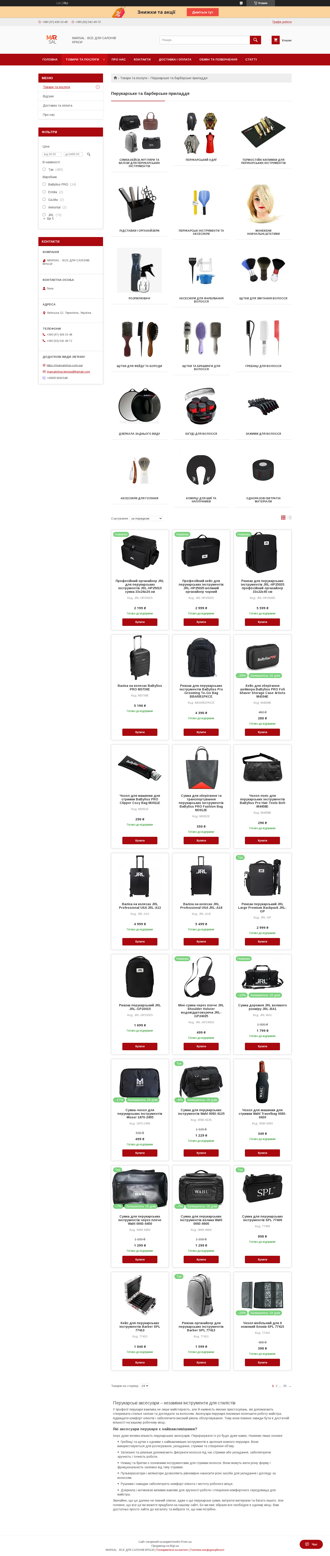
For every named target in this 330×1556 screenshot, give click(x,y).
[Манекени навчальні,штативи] (263, 202)
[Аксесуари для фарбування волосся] (201, 270)
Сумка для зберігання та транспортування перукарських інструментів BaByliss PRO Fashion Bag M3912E (201, 803)
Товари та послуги (82, 59)
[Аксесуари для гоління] (139, 470)
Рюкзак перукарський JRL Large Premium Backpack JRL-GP (262, 907)
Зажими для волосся (263, 433)
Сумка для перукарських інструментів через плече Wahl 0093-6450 (139, 1220)
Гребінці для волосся (263, 366)
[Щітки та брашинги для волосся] (201, 338)
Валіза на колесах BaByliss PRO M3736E (140, 687)
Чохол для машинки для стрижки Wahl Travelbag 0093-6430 (262, 1113)
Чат (314, 1544)
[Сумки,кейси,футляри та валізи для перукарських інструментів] (139, 131)
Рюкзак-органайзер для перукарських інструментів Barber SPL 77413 (201, 1326)
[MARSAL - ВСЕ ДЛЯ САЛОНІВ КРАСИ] (52, 48)
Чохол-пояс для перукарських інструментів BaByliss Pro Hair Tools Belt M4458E (262, 801)
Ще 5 (50, 218)
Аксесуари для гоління (139, 498)
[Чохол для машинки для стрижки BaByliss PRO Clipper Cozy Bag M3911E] (140, 767)
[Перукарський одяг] (201, 131)
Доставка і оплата (175, 59)
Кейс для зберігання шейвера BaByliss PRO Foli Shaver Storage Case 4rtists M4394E (262, 691)
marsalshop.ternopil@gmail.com (68, 371)
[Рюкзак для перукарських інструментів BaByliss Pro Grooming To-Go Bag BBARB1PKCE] (201, 657)
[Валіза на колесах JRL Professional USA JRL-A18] (201, 875)
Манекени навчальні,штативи (263, 232)
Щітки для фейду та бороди (139, 366)
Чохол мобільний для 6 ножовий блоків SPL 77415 (262, 1324)
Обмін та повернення (218, 59)
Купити (140, 622)
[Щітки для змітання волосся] (263, 270)
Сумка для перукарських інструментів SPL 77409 (262, 1218)
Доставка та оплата (57, 105)
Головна (49, 59)
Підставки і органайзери (139, 230)
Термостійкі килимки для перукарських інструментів (263, 161)
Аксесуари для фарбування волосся (201, 300)
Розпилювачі (139, 298)
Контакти (142, 59)
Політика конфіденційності (207, 1550)
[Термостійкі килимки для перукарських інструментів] (263, 131)
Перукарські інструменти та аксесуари (201, 232)
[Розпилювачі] (139, 270)
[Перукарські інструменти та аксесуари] (201, 202)
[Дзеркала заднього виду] (139, 405)
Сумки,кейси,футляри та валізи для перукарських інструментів (139, 163)
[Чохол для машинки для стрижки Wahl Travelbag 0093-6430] (262, 1081)
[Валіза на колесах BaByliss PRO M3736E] (140, 657)
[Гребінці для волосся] (263, 338)
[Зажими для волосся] (263, 405)
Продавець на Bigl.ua (165, 1545)
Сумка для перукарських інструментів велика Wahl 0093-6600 (201, 1220)
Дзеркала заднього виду (139, 433)
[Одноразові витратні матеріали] (263, 470)
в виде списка (290, 518)
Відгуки (48, 96)
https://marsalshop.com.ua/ (65, 365)
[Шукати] (255, 40)
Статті (251, 59)
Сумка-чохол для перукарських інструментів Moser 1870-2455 (139, 1113)
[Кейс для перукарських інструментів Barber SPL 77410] (140, 1294)
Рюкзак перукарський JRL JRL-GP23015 (140, 1007)
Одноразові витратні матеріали (263, 500)
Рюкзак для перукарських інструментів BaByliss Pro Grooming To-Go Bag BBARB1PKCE (201, 691)
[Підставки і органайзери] (139, 202)
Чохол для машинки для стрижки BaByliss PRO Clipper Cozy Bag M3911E (140, 799)
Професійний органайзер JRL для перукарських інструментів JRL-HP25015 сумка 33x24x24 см (140, 586)
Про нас (119, 59)
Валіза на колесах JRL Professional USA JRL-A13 (140, 905)
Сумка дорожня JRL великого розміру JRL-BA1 (262, 1007)
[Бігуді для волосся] (201, 405)
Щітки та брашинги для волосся (201, 368)
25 (284, 1386)
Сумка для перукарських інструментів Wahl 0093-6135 (201, 1111)
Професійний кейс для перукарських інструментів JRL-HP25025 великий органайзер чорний (201, 586)
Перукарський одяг (201, 159)
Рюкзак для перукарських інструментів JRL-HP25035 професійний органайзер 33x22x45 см (262, 586)
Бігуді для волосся (201, 433)
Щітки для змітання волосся (263, 298)
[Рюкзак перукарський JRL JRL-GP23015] (140, 976)
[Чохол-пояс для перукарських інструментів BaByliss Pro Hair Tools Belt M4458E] (262, 767)
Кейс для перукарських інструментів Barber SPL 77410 (139, 1326)
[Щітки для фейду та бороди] (139, 338)
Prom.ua (186, 1541)
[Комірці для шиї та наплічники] (201, 470)
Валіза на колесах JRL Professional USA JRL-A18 (201, 905)
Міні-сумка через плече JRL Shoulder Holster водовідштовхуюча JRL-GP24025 (201, 1010)
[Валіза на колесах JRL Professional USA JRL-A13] (140, 875)
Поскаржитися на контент (172, 1550)
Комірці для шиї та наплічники (201, 500)
